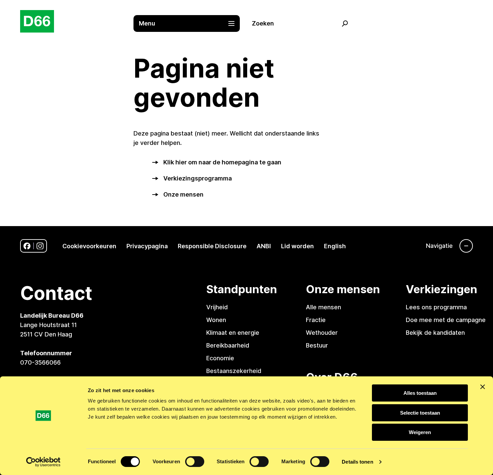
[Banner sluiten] (482, 386)
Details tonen (357, 462)
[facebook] (27, 246)
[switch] (194, 461)
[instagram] (40, 246)
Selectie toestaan (420, 413)
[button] (190, 23)
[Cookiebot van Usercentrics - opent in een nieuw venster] (43, 462)
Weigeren (420, 432)
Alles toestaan (420, 393)
